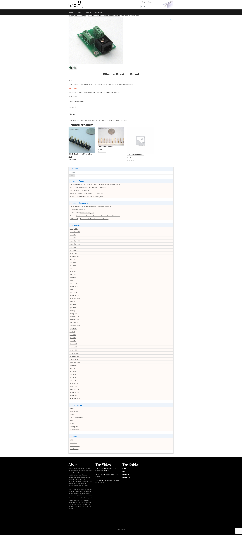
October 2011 (74, 286)
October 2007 (74, 395)
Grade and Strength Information (79, 190)
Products (88, 12)
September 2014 (75, 244)
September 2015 (75, 241)
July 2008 (72, 368)
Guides (71, 12)
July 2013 (72, 259)
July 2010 (72, 301)
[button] (171, 20)
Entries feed (73, 443)
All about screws (80, 210)
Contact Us (98, 12)
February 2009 (74, 347)
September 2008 (75, 362)
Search (71, 176)
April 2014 (73, 250)
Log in (71, 440)
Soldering (72, 424)
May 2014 (73, 247)
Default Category (80, 16)
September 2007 (75, 398)
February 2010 (74, 310)
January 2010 (74, 314)
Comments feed (75, 446)
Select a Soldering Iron (87, 213)
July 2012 (72, 280)
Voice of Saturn (74, 430)
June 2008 (73, 371)
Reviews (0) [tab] (72, 107)
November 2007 (75, 392)
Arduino (72, 408)
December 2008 (74, 353)
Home (71, 16)
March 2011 (73, 292)
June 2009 (73, 335)
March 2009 (73, 344)
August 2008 (73, 365)
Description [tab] (73, 96)
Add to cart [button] (131, 160)
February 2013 (74, 271)
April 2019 (73, 235)
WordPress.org (74, 449)
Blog (143, 2)
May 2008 (73, 374)
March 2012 (73, 283)
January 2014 (74, 253)
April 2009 (73, 341)
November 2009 (75, 320)
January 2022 (74, 229)
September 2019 (75, 232)
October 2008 (74, 359)
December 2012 (74, 274)
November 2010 (75, 295)
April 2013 (73, 265)
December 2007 (74, 389)
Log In (150, 2)
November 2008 (75, 356)
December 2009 (74, 317)
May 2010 (73, 304)
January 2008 (74, 386)
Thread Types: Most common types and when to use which (88, 187)
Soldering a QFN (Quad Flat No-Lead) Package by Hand (87, 196)
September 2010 (75, 298)
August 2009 (73, 329)
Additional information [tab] (77, 102)
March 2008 (73, 380)
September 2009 (75, 326)
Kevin (71, 210)
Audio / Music (74, 411)
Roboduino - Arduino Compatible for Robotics (104, 16)
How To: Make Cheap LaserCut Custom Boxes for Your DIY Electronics (98, 216)
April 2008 (73, 377)
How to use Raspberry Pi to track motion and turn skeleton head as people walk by (95, 184)
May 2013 (73, 262)
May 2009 (73, 338)
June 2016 (73, 238)
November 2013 (75, 256)
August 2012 (73, 277)
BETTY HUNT (74, 219)
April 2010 (73, 307)
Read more (72, 159)
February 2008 (74, 383)
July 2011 (72, 289)
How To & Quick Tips (76, 418)
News (71, 421)
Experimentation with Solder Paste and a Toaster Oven (86, 193)
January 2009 (74, 350)
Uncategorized (74, 427)
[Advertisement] (121, 4)
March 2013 (73, 268)
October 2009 (74, 323)
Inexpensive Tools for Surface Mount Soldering (94, 219)
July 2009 (72, 332)
